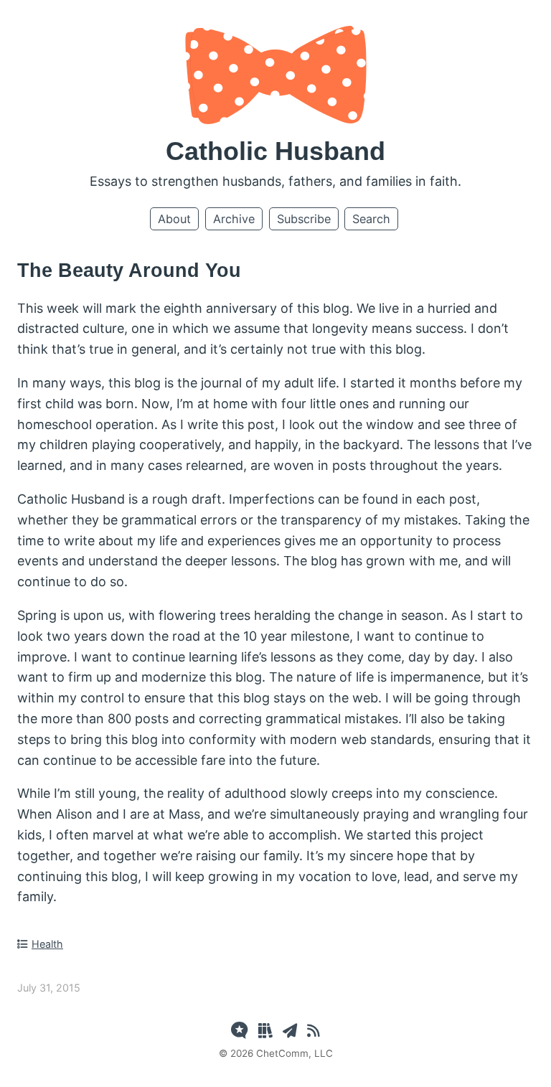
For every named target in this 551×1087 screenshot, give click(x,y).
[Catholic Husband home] (276, 119)
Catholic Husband (275, 151)
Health (47, 944)
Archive (234, 219)
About (174, 219)
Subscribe (304, 219)
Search (371, 219)
